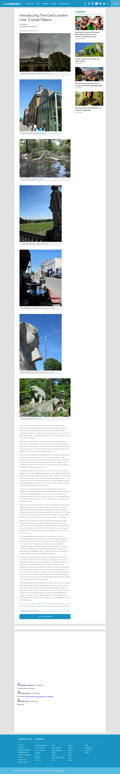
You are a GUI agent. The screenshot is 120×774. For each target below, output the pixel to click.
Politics (70, 750)
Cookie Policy (22, 760)
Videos (87, 753)
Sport (70, 757)
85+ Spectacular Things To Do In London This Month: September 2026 (88, 84)
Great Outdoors (56, 750)
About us (21, 745)
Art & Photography (40, 745)
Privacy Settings (23, 762)
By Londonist (78, 63)
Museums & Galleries (58, 757)
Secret (70, 755)
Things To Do (30, 3)
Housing (54, 755)
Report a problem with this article (29, 611)
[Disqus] (60, 705)
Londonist (24, 24)
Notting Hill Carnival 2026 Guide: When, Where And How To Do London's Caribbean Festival (87, 34)
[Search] (107, 3)
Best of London (39, 748)
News (70, 745)
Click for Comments (45, 616)
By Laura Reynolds (80, 38)
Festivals (37, 757)
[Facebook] (89, 3)
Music (53, 760)
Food (53, 745)
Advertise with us (23, 752)
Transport (45, 3)
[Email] (104, 3)
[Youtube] (96, 3)
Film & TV (38, 760)
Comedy (37, 753)
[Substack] (100, 3)
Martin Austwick (47, 73)
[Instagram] (92, 3)
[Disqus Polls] (60, 656)
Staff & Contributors (24, 755)
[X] (85, 3)
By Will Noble (78, 112)
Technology (88, 748)
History (53, 3)
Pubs (38, 3)
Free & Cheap (56, 748)
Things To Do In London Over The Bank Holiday (87, 60)
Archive (20, 757)
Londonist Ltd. (60, 770)
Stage (70, 760)
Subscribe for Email (24, 750)
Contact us (21, 747)
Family (37, 755)
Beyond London (64, 3)
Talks (86, 745)
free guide (43, 606)
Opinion (70, 748)
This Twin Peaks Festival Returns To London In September (88, 109)
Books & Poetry (39, 750)
